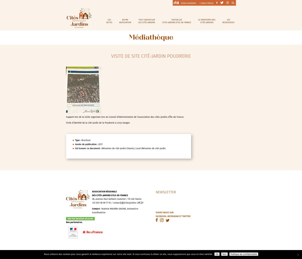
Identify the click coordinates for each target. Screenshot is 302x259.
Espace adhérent (188, 3)
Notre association (125, 21)
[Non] (298, 254)
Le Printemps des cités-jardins (206, 21)
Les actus (109, 21)
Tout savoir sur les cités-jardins (146, 21)
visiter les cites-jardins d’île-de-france (176, 21)
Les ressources (228, 21)
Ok (217, 254)
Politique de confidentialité (244, 254)
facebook (161, 216)
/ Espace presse (206, 3)
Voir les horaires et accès (80, 218)
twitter (186, 216)
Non (224, 254)
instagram (173, 216)
